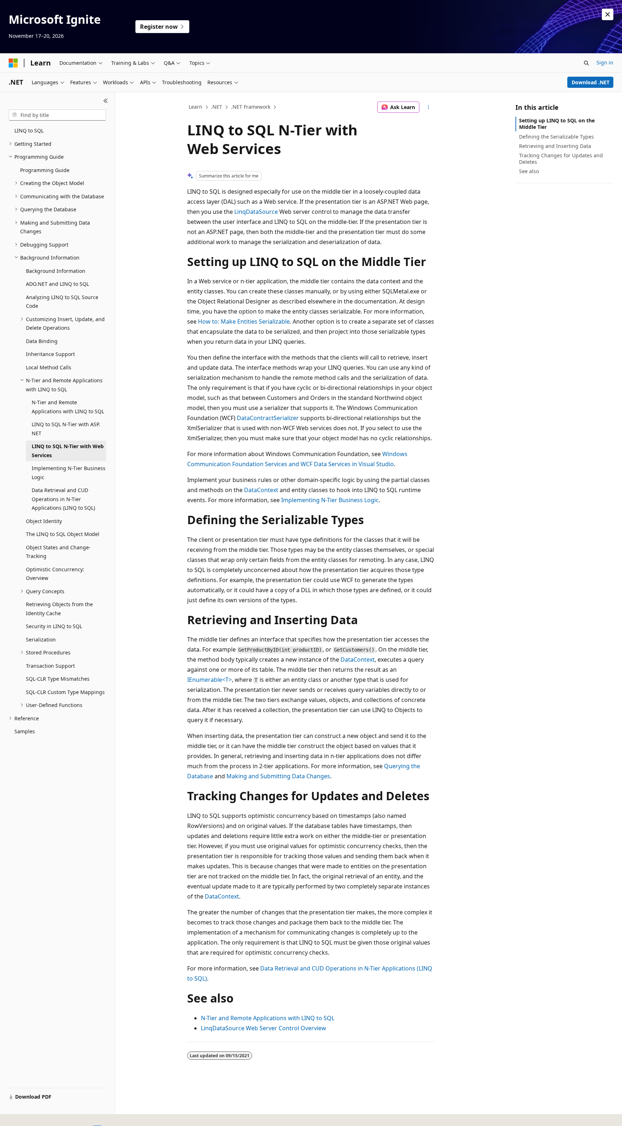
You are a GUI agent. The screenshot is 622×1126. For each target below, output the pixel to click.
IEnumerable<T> (209, 680)
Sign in (604, 62)
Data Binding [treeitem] (42, 341)
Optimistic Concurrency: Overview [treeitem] (55, 574)
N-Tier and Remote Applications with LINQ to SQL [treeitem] (68, 407)
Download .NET (590, 82)
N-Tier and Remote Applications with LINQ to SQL (267, 1018)
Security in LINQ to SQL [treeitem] (54, 626)
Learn (195, 106)
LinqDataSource (256, 212)
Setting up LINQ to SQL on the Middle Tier (557, 123)
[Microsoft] (13, 63)
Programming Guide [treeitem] (44, 170)
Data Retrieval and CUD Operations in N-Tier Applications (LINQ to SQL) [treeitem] (63, 499)
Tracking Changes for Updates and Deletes (561, 158)
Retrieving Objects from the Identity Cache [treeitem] (59, 609)
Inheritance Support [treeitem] (50, 354)
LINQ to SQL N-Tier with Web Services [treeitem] (68, 451)
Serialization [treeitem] (41, 639)
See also (529, 171)
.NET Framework (250, 106)
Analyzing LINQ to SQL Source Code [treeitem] (62, 302)
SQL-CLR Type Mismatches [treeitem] (58, 678)
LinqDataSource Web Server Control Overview (263, 1028)
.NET (216, 106)
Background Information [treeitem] (55, 270)
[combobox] (57, 115)
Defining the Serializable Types (556, 136)
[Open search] (586, 63)
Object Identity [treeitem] (44, 521)
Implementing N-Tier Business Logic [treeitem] (68, 473)
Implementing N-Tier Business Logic (330, 500)
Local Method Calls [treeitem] (48, 367)
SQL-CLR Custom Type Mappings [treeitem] (65, 692)
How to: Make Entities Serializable (244, 321)
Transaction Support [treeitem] (50, 665)
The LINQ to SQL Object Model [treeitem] (62, 534)
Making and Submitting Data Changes (278, 776)
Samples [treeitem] (24, 731)
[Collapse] (105, 101)
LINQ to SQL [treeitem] (29, 130)
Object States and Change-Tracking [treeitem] (58, 552)
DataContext (261, 490)
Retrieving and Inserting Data (555, 146)
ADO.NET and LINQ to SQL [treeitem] (57, 283)
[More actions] (428, 107)
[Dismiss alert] (607, 14)
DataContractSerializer (268, 418)
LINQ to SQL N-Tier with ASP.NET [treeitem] (66, 429)
